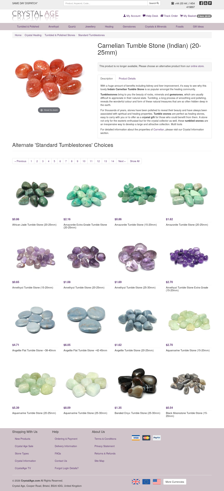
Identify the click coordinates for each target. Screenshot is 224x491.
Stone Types (22, 453)
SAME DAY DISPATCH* (25, 3)
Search (153, 3)
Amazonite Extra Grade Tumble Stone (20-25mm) (85, 226)
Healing (109, 26)
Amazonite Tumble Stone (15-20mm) (136, 224)
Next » (122, 161)
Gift (198, 26)
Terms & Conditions (105, 438)
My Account (133, 16)
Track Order (170, 16)
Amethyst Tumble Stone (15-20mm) (32, 287)
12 (98, 161)
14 (112, 161)
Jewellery (90, 26)
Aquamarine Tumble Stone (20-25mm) (34, 413)
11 (91, 161)
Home (18, 35)
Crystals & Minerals (155, 26)
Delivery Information (66, 446)
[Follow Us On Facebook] (201, 3)
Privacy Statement (104, 446)
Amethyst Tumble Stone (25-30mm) (135, 287)
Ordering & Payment (66, 438)
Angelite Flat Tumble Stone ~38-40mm (34, 350)
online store (197, 66)
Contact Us (61, 460)
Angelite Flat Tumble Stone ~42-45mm (85, 350)
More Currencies (175, 481)
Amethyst (53, 26)
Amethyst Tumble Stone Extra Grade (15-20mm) (187, 288)
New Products (22, 438)
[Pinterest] (210, 3)
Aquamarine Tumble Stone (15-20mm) (188, 350)
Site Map (99, 460)
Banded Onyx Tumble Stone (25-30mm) (137, 413)
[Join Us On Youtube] (205, 3)
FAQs (58, 453)
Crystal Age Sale (24, 446)
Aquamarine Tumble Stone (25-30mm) (85, 413)
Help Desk (151, 16)
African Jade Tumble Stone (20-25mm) (34, 224)
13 (105, 161)
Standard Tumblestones (91, 35)
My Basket (197, 16)
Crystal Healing (33, 35)
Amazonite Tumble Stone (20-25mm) (187, 224)
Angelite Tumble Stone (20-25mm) (134, 350)
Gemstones (129, 26)
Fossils (180, 26)
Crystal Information (25, 460)
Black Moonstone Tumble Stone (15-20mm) (187, 414)
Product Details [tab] (127, 78)
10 (84, 161)
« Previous (20, 161)
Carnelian (158, 129)
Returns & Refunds (104, 453)
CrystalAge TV (23, 468)
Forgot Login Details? (67, 468)
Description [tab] (106, 78)
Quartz (72, 26)
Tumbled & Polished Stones (60, 35)
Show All (134, 161)
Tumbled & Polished (28, 26)
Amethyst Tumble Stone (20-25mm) (84, 287)
